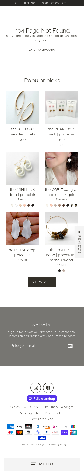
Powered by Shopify (57, 445)
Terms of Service (42, 419)
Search (15, 407)
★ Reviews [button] (79, 242)
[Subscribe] (69, 346)
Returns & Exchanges (59, 407)
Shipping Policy (30, 413)
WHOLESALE (32, 407)
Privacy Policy (54, 413)
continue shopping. (42, 49)
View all (42, 282)
